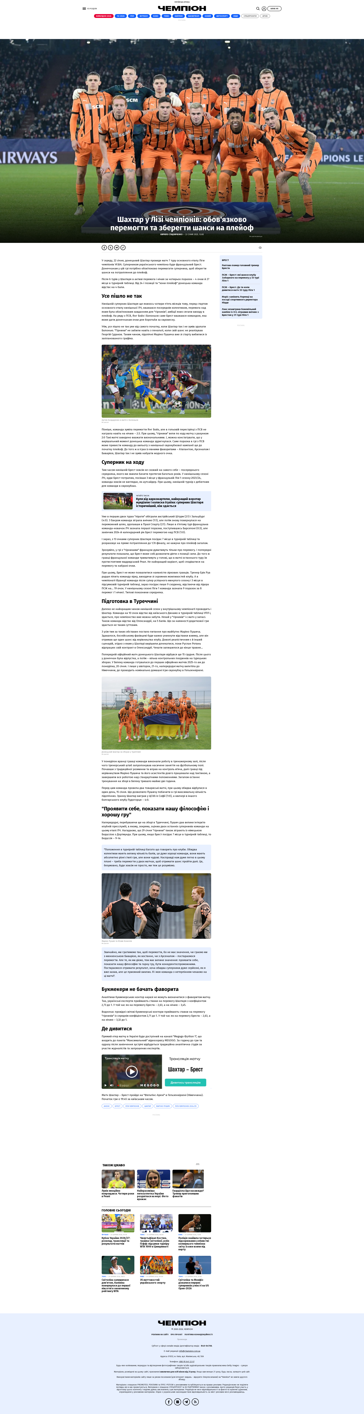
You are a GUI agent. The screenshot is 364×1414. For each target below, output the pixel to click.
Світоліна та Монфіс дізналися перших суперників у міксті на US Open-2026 (193, 1284)
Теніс (166, 16)
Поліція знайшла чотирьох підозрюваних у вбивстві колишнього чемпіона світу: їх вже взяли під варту (194, 1243)
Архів (265, 16)
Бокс (155, 16)
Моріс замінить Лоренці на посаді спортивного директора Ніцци (240, 299)
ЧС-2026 (121, 16)
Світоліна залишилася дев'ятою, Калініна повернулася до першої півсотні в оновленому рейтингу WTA (116, 1285)
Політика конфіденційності (199, 1334)
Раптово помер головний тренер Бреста (240, 267)
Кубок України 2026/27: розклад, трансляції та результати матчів (116, 1240)
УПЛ (132, 16)
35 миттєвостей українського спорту (152, 1281)
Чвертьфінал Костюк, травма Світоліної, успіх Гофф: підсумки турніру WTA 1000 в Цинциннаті (154, 1242)
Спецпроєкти (250, 16)
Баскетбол (193, 16)
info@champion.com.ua (189, 1351)
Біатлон (179, 16)
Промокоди (182, 1339)
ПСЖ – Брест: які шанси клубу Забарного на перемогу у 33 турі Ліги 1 (240, 277)
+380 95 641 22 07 (187, 1361)
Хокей (208, 16)
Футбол (144, 16)
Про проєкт (176, 1334)
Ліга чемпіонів (132, 1106)
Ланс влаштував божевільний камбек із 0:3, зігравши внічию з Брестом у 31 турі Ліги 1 (240, 312)
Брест (117, 1106)
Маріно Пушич (163, 1106)
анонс (107, 1106)
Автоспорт (222, 16)
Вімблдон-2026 (103, 16)
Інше (235, 16)
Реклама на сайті (159, 1334)
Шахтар (147, 1106)
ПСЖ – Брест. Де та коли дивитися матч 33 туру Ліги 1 (238, 289)
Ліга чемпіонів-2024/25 (186, 1106)
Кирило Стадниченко (171, 234)
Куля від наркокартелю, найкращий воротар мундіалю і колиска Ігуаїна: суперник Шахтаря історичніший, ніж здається (169, 502)
